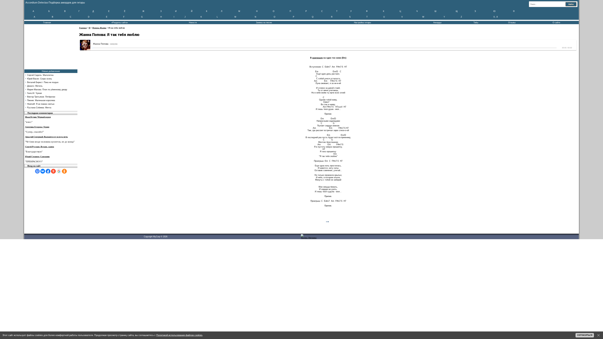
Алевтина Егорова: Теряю (37, 127)
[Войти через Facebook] (48, 171)
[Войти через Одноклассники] (64, 171)
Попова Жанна (99, 28)
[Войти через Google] (58, 171)
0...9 (496, 17)
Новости (193, 22)
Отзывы (512, 22)
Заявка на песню (264, 22)
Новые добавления (51, 71)
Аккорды (437, 22)
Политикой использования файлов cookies (179, 335)
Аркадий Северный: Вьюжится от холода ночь (46, 137)
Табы (475, 22)
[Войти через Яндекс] (53, 171)
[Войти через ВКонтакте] (42, 171)
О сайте (556, 22)
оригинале (317, 58)
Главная (47, 22)
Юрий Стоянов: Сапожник (37, 156)
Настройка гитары (362, 22)
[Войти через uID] (37, 171)
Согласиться (584, 335)
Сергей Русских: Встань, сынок (39, 146)
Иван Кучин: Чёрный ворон (38, 117)
